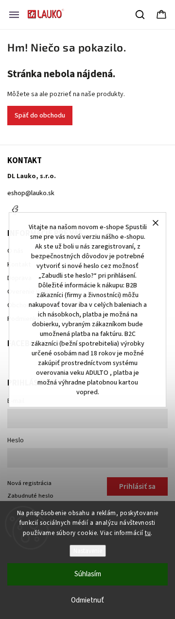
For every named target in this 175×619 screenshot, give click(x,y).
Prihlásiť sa (137, 486)
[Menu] (14, 14)
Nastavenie (87, 550)
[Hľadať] (140, 14)
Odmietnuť (87, 600)
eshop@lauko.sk (30, 193)
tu (148, 533)
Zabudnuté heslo (30, 495)
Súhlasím (87, 574)
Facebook (14, 210)
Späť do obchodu (40, 115)
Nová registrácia (29, 483)
